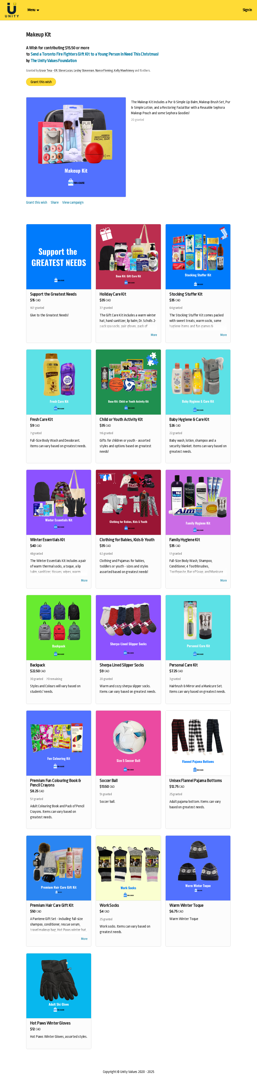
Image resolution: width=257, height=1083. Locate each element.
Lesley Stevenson (84, 70)
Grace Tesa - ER (48, 70)
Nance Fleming (104, 70)
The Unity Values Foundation (54, 60)
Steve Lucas (65, 70)
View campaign (72, 202)
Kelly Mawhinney (124, 70)
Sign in (247, 10)
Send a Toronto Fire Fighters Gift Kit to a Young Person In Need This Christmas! (95, 54)
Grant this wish (41, 82)
